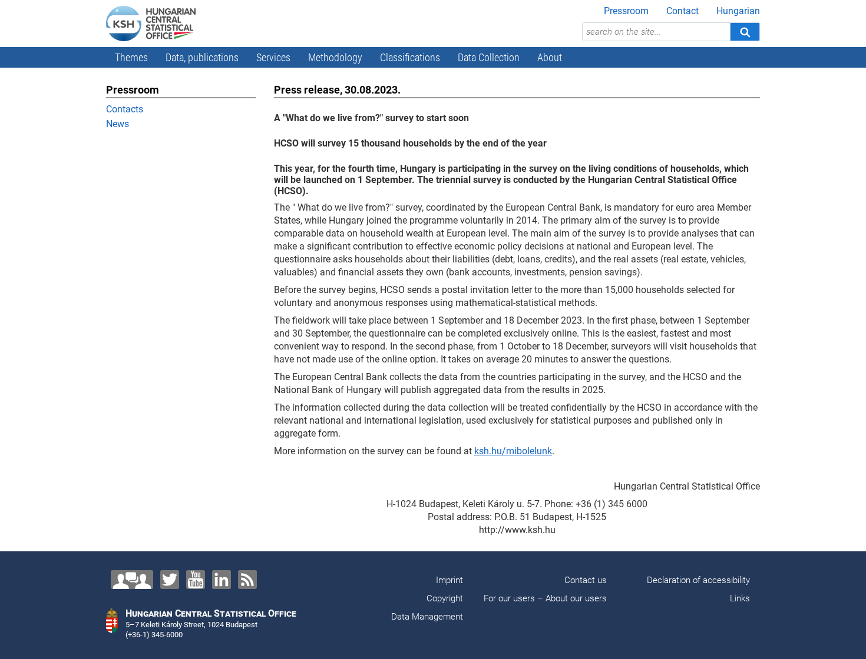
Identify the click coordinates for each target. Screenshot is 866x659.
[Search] (744, 32)
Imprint (449, 580)
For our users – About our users (545, 598)
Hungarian (738, 10)
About (549, 57)
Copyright (445, 598)
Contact (682, 10)
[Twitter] (169, 579)
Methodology (335, 57)
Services (273, 57)
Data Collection (489, 57)
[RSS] (247, 579)
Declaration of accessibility (698, 580)
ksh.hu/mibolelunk (513, 451)
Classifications (410, 57)
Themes (131, 57)
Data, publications (202, 57)
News (117, 123)
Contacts (124, 109)
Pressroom (626, 10)
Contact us (585, 580)
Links (740, 598)
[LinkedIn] (221, 579)
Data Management (427, 616)
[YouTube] (195, 579)
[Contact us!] (132, 579)
